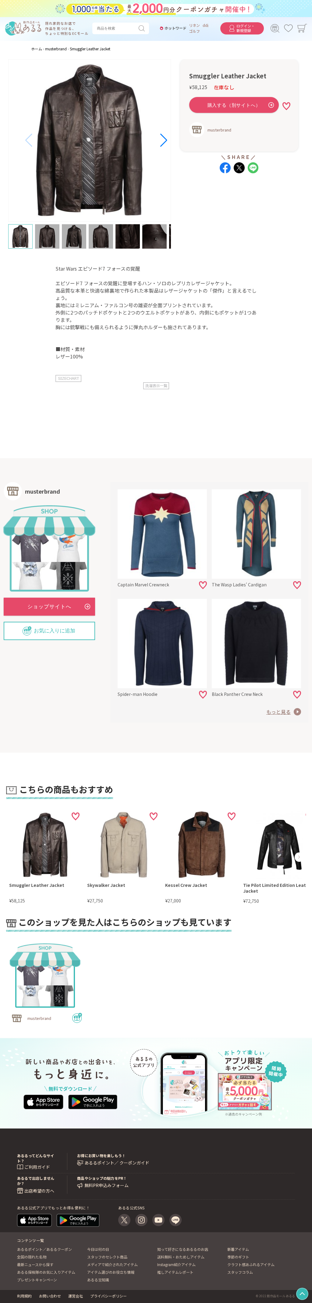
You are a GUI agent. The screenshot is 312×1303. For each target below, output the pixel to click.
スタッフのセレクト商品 (107, 1256)
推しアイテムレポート (175, 1272)
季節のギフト (238, 1256)
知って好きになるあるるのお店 (182, 1249)
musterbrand (219, 130)
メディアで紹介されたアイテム (112, 1264)
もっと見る (278, 711)
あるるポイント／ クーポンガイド (116, 1163)
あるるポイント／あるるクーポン (44, 1249)
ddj (205, 25)
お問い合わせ (50, 1295)
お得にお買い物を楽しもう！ (101, 1155)
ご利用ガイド (37, 1167)
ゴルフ (194, 31)
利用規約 (24, 1295)
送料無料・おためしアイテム (180, 1256)
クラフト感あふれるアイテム (251, 1264)
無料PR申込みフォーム (106, 1185)
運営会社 (75, 1295)
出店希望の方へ (39, 1191)
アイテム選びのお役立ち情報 (110, 1272)
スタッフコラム (240, 1272)
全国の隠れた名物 (31, 1256)
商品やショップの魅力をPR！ (102, 1178)
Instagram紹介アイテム (176, 1264)
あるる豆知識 (98, 1279)
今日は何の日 (98, 1249)
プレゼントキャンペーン (37, 1279)
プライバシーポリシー (108, 1295)
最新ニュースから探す (35, 1264)
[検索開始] (143, 28)
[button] (29, 140)
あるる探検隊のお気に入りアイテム (46, 1272)
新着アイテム (238, 1249)
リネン (194, 25)
